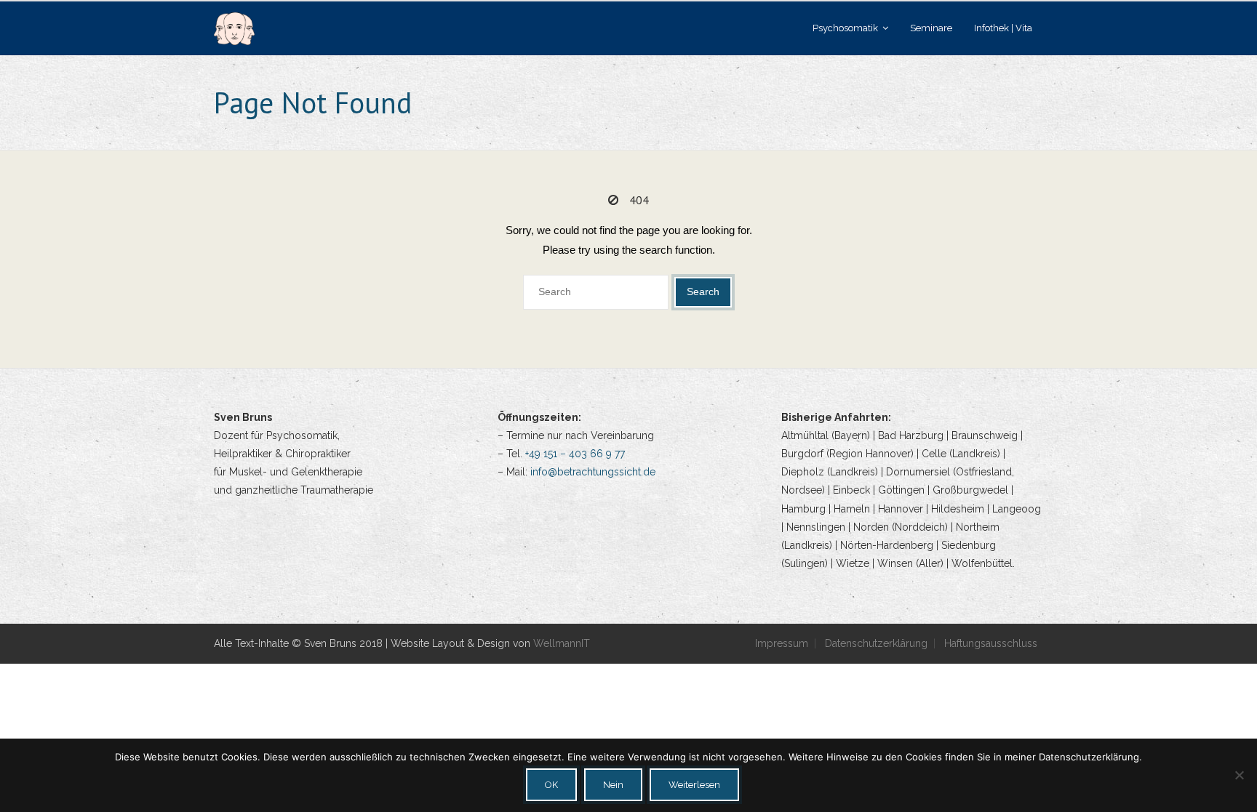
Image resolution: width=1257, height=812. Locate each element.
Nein (613, 784)
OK (551, 784)
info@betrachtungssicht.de (592, 472)
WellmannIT (561, 643)
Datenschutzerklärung (876, 643)
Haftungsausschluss (990, 643)
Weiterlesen (694, 784)
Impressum (781, 643)
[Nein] (1239, 775)
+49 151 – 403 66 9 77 (575, 453)
